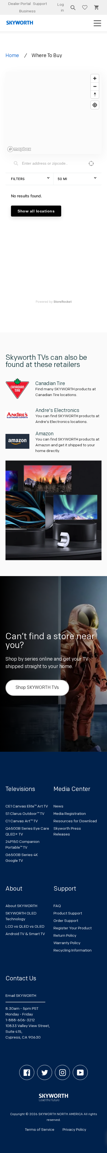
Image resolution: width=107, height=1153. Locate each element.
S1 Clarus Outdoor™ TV (24, 813)
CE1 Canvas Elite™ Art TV (26, 806)
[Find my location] (95, 105)
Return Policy (65, 935)
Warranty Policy (67, 943)
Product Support (68, 913)
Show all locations (36, 211)
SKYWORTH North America (60, 1114)
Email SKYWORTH (20, 995)
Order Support (66, 920)
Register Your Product (73, 928)
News (58, 806)
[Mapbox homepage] (19, 149)
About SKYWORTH (21, 906)
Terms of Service (39, 1129)
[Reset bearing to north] (95, 94)
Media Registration (70, 813)
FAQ (57, 906)
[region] (53, 113)
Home (12, 55)
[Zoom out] (95, 86)
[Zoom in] (95, 78)
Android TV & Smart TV (25, 934)
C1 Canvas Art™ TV (21, 821)
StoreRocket (63, 302)
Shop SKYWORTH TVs (37, 687)
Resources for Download (75, 821)
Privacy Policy (74, 1129)
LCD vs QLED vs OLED (24, 926)
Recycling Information (73, 950)
